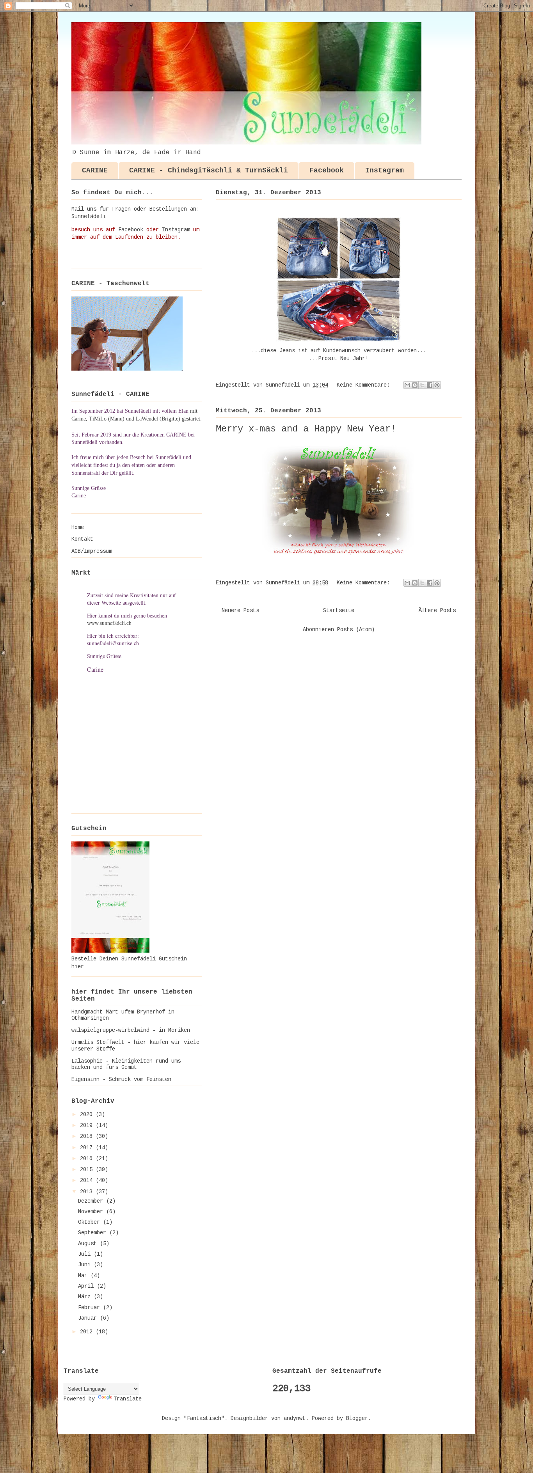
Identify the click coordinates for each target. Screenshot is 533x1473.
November (92, 1212)
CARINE (95, 170)
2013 (88, 1192)
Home (77, 527)
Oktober (90, 1222)
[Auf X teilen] (422, 385)
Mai (84, 1275)
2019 (88, 1125)
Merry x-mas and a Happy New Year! (306, 429)
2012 (88, 1332)
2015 (88, 1169)
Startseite (338, 610)
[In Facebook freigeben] (430, 385)
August (89, 1244)
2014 (88, 1180)
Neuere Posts (240, 610)
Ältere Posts (437, 610)
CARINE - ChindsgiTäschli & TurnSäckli (208, 170)
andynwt (295, 1418)
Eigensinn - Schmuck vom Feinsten (121, 1079)
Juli (86, 1254)
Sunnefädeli (88, 216)
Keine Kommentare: (365, 385)
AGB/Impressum (91, 551)
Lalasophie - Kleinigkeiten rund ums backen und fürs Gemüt (126, 1064)
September (93, 1233)
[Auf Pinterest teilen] (437, 385)
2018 (88, 1136)
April (87, 1286)
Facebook (326, 170)
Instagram (384, 170)
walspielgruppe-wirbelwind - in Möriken (130, 1030)
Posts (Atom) (356, 629)
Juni (86, 1265)
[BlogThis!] (415, 385)
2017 (88, 1148)
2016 (88, 1158)
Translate (128, 1399)
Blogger (357, 1418)
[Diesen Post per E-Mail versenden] (407, 385)
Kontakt (82, 539)
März (86, 1297)
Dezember (92, 1201)
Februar (90, 1307)
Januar (89, 1318)
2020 (88, 1114)
